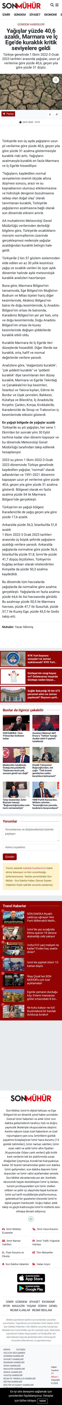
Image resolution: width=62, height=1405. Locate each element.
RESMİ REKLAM (42, 1310)
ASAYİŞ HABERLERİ (12, 1375)
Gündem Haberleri (31, 24)
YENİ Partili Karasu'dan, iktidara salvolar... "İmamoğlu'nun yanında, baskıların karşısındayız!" (45, 803)
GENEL (53, 1306)
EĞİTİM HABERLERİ (12, 1381)
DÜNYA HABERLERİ (12, 1372)
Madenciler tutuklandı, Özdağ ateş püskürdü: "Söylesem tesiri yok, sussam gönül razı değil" (15, 769)
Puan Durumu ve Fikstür (13, 1254)
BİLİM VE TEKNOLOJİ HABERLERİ (19, 1378)
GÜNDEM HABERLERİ (13, 1356)
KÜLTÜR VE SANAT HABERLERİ (18, 1385)
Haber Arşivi (43, 1264)
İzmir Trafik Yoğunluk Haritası (46, 1242)
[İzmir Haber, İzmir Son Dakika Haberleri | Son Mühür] (21, 5)
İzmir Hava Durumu (47, 1229)
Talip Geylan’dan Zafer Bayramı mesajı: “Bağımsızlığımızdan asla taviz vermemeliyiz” (16, 803)
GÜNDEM (20, 14)
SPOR (6, 1306)
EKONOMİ (50, 14)
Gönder (9, 856)
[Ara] (52, 5)
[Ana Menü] (57, 5)
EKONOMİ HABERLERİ (13, 1362)
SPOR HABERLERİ (12, 1365)
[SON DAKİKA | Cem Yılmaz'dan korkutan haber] (16, 722)
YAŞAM (31, 1306)
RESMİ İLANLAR (20, 1310)
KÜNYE (6, 1349)
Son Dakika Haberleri (17, 1264)
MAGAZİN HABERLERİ (14, 1369)
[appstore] (31, 1278)
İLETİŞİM (20, 1349)
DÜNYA (42, 1306)
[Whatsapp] (31, 1219)
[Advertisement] (31, 1054)
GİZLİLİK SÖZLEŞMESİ (14, 1353)
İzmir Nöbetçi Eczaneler (11, 1231)
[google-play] (31, 1289)
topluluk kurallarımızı (35, 868)
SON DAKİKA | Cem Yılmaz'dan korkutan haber (13, 736)
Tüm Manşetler (44, 1252)
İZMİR (6, 14)
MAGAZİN (18, 1306)
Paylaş (10, 113)
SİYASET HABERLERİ (13, 1359)
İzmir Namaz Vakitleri (11, 1242)
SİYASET (34, 14)
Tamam (42, 1401)
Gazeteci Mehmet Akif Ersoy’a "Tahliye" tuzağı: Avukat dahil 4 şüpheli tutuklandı (44, 737)
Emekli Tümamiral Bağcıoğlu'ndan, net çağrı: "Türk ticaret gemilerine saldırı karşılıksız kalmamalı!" (44, 770)
